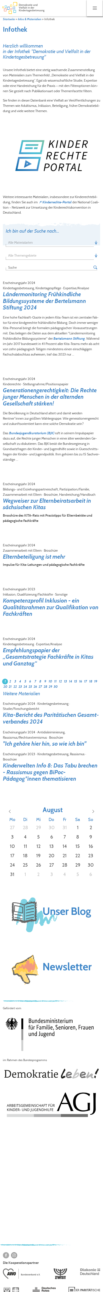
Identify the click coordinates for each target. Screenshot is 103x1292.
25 (30, 687)
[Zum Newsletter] (51, 970)
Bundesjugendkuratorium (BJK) (31, 433)
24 (25, 687)
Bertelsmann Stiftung (69, 339)
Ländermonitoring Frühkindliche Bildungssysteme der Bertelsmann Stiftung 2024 (44, 301)
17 (85, 681)
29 (50, 687)
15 (75, 681)
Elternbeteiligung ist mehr (34, 556)
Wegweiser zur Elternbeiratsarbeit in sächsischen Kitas (47, 504)
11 (55, 681)
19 (95, 681)
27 (40, 687)
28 (45, 687)
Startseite (9, 19)
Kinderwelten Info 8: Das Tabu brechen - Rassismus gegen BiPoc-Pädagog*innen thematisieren (50, 772)
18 (90, 681)
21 (10, 687)
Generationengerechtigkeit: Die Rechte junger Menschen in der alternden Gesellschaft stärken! (50, 397)
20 (5, 687)
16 (80, 681)
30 (56, 687)
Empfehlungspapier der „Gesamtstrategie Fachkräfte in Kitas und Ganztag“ (48, 657)
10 (50, 681)
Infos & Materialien (29, 19)
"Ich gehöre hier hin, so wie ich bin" (44, 743)
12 (60, 681)
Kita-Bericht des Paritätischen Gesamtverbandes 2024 (51, 718)
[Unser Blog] (51, 936)
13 (65, 681)
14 (70, 681)
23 (20, 687)
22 (15, 687)
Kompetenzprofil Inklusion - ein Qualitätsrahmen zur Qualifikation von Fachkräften (50, 607)
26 (35, 687)
